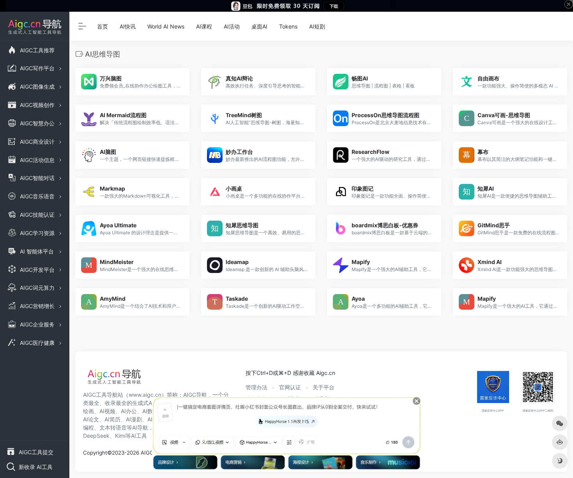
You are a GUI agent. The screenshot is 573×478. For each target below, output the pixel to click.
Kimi (120, 435)
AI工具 (139, 435)
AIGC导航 (195, 394)
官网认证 (290, 387)
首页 (102, 26)
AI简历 (112, 419)
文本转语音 (113, 427)
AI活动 (232, 26)
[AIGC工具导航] (114, 379)
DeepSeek (96, 435)
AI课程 (204, 26)
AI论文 (91, 419)
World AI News (165, 26)
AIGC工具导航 (100, 394)
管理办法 (256, 387)
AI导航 (140, 427)
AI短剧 (317, 26)
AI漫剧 (134, 419)
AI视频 (107, 411)
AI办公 (129, 411)
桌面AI (259, 26)
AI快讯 (128, 26)
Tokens (288, 26)
